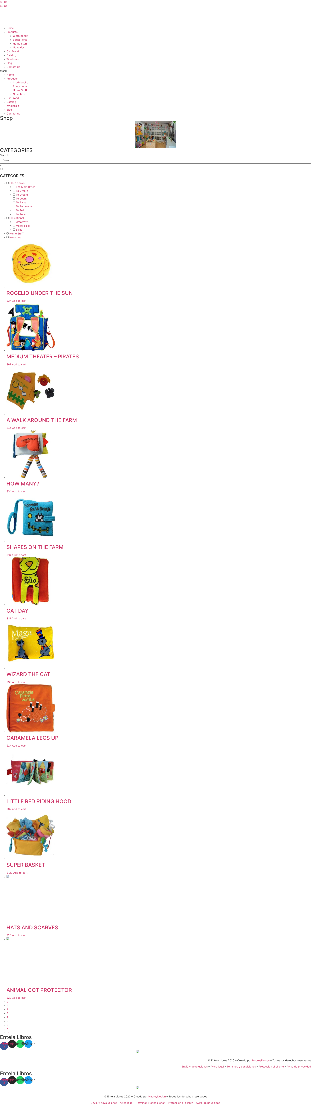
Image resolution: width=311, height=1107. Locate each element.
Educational (20, 39)
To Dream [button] (22, 194)
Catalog (11, 55)
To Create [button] (22, 190)
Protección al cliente (271, 1066)
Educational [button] (16, 218)
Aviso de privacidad (299, 1066)
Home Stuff (20, 43)
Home (10, 28)
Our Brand (12, 51)
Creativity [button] (22, 221)
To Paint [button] (21, 202)
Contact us (13, 66)
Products (11, 32)
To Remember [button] (24, 206)
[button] (155, 71)
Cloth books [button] (16, 183)
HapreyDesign (261, 1060)
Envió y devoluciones (195, 1066)
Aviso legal (217, 1066)
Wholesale (12, 59)
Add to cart (19, 300)
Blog (9, 63)
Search (4, 155)
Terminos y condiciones (241, 1066)
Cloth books (20, 35)
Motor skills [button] (23, 225)
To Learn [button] (21, 198)
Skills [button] (19, 229)
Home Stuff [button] (16, 233)
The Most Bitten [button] (25, 186)
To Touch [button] (21, 214)
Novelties (18, 47)
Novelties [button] (15, 237)
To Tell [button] (20, 210)
